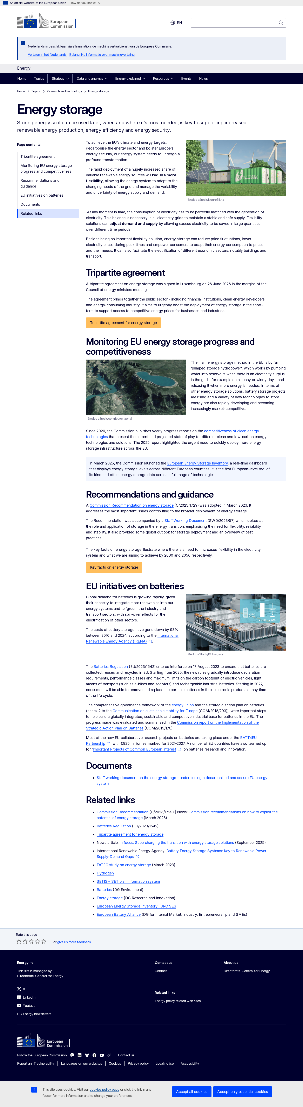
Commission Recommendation (122, 812)
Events (186, 78)
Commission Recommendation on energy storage (132, 505)
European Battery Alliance (119, 914)
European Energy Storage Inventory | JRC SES (136, 906)
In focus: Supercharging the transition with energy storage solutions (176, 842)
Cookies (115, 1063)
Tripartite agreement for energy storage (123, 323)
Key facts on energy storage (114, 567)
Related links (31, 213)
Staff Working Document (185, 520)
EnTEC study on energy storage (124, 865)
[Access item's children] (68, 78)
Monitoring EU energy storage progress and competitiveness (46, 168)
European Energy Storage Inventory (197, 463)
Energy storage (110, 898)
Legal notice (165, 1063)
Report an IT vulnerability (35, 1063)
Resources (161, 78)
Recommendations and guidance (40, 183)
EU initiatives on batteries (41, 195)
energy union (183, 705)
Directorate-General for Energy (247, 971)
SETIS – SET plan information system (128, 881)
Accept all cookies (191, 1091)
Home (21, 78)
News (203, 78)
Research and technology (64, 91)
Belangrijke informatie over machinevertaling (102, 54)
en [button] (179, 22)
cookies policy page (104, 1089)
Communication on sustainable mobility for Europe (155, 711)
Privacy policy (138, 1063)
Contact (161, 971)
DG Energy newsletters (34, 1014)
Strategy (58, 78)
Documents (30, 204)
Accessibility (190, 1063)
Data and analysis (90, 78)
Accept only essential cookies (242, 1091)
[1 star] (19, 941)
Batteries (104, 889)
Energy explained (128, 78)
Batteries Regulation (111, 666)
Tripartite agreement (37, 156)
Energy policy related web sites (178, 1001)
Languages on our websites (81, 1063)
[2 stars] (22, 941)
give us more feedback (74, 942)
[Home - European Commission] (50, 20)
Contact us (126, 1055)
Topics (39, 78)
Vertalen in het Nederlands (47, 54)
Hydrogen (105, 873)
